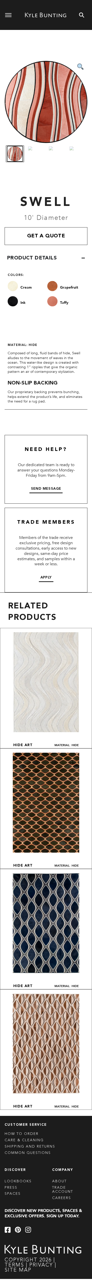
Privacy (42, 1265)
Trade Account (62, 1190)
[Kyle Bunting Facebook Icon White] (8, 1230)
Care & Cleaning (24, 1140)
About (59, 1181)
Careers (61, 1198)
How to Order (22, 1134)
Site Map (18, 1270)
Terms (14, 1265)
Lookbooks (18, 1181)
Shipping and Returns (30, 1146)
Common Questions (28, 1153)
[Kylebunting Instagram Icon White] (28, 1230)
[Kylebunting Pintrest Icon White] (18, 1230)
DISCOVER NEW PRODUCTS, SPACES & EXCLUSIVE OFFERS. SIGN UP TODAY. (43, 1213)
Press (11, 1187)
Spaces (13, 1194)
